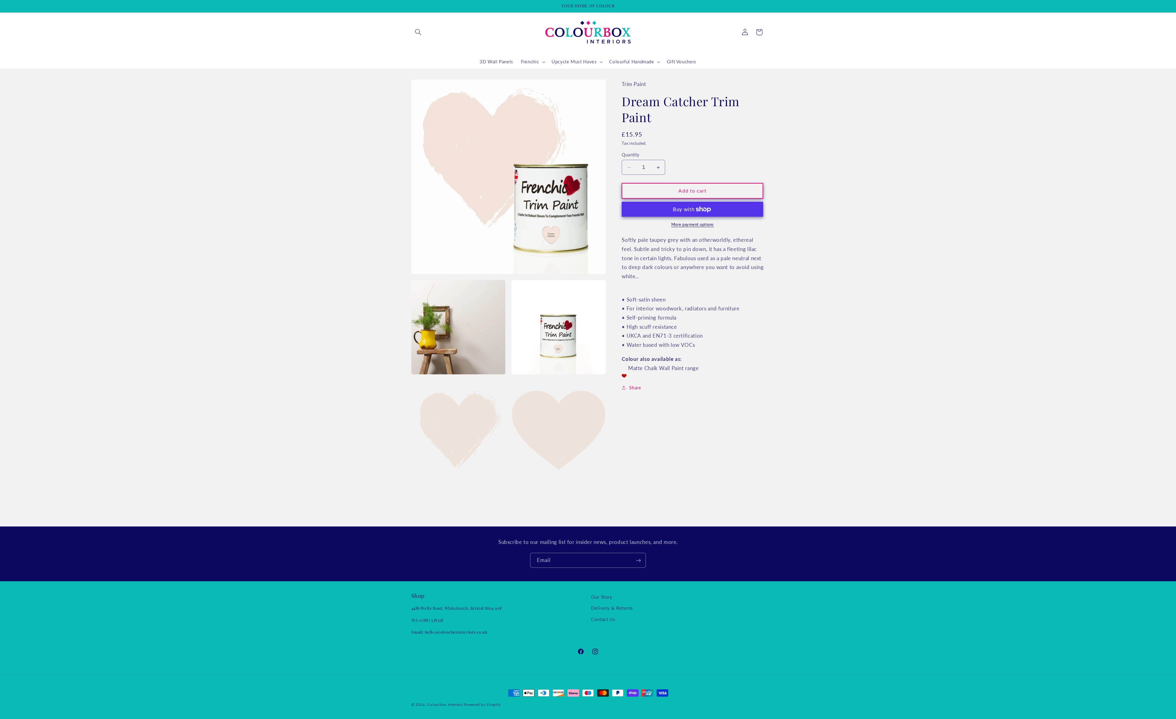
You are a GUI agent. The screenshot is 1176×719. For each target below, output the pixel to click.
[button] (418, 32)
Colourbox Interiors (445, 704)
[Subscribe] (638, 560)
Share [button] (635, 387)
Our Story (601, 597)
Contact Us (603, 619)
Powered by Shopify (482, 704)
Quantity (630, 154)
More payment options (692, 224)
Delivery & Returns (612, 608)
